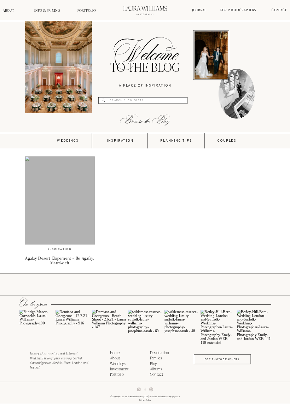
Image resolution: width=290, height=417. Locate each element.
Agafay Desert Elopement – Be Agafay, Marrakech (59, 260)
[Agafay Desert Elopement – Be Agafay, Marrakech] (59, 201)
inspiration (59, 250)
